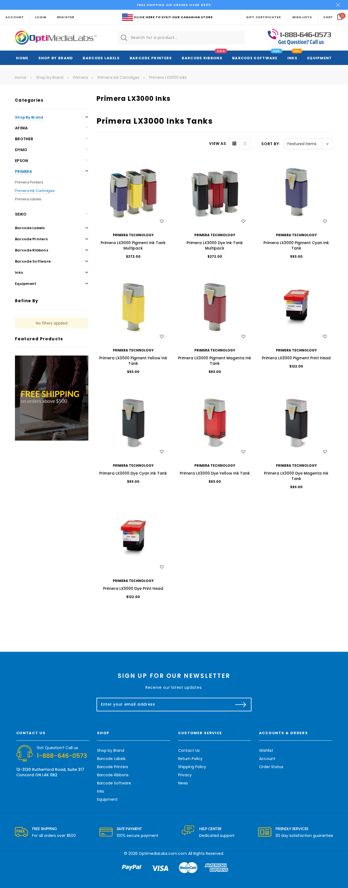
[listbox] (308, 143)
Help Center (210, 828)
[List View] (245, 143)
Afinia (21, 128)
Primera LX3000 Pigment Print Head (296, 358)
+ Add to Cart (133, 193)
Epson (21, 160)
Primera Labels (28, 199)
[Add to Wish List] (162, 221)
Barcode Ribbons (202, 58)
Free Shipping (44, 828)
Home (22, 58)
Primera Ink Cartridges (35, 190)
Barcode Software (255, 58)
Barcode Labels (101, 58)
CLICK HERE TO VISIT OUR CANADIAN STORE (173, 17)
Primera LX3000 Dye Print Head (133, 588)
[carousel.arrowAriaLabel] (21, 832)
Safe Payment (129, 828)
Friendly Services (291, 828)
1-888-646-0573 (62, 756)
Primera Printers (29, 182)
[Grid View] (234, 143)
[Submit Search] (124, 38)
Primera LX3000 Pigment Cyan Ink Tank (296, 245)
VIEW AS (217, 143)
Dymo (21, 149)
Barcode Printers (151, 58)
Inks (292, 58)
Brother (24, 139)
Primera (23, 171)
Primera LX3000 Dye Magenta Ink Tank (296, 476)
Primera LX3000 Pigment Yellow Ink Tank (133, 360)
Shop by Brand (55, 58)
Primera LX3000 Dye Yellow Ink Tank (215, 473)
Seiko (20, 214)
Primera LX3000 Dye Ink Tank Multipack (215, 245)
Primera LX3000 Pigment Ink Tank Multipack (133, 245)
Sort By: (270, 144)
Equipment (319, 58)
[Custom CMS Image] (51, 397)
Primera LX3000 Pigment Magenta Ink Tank (214, 360)
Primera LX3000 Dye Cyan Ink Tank (133, 473)
